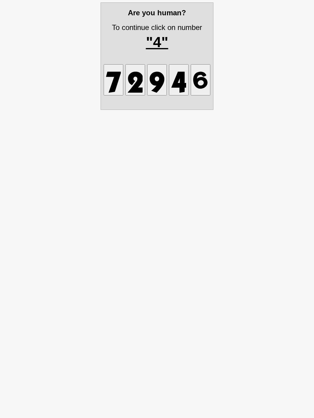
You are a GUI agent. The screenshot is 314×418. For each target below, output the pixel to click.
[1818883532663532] (200, 79)
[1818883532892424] (135, 79)
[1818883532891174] (113, 79)
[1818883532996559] (179, 79)
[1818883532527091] (157, 79)
